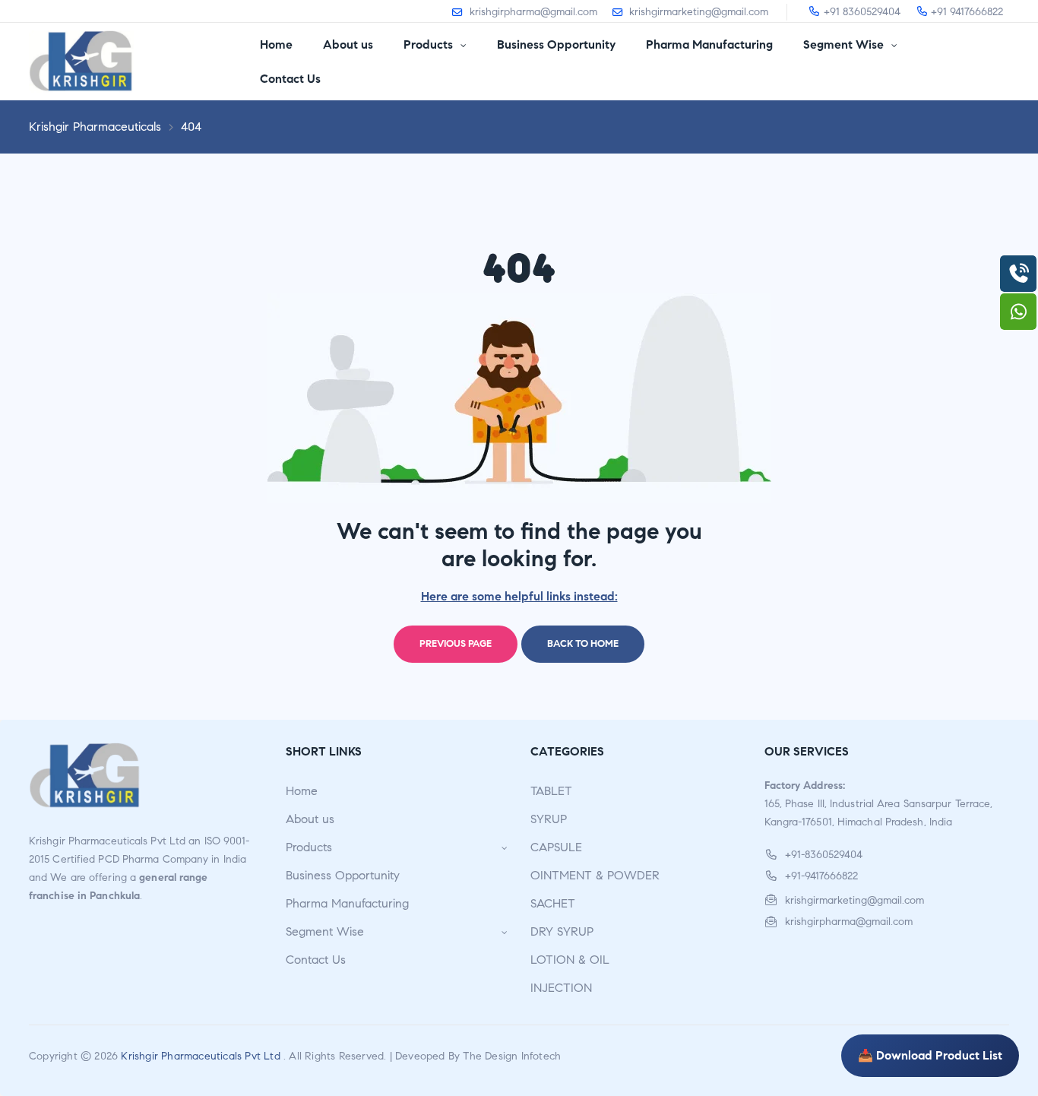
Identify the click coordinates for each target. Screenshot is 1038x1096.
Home (302, 791)
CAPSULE (556, 847)
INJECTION (561, 987)
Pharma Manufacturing (347, 903)
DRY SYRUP (561, 931)
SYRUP (548, 819)
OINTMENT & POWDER (595, 875)
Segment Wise (325, 931)
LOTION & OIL (569, 959)
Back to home (583, 644)
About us (310, 819)
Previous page (455, 644)
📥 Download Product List (930, 1055)
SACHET (552, 903)
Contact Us (316, 959)
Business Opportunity (343, 875)
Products (309, 847)
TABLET (551, 791)
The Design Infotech (512, 1056)
